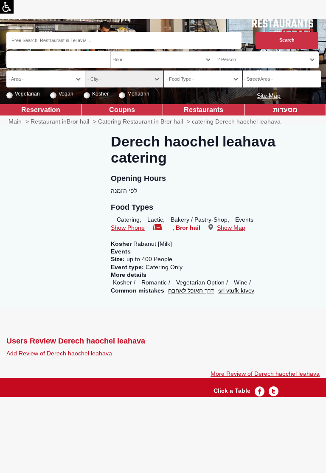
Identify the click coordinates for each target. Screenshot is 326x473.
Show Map (231, 227)
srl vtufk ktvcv (236, 290)
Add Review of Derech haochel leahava (59, 353)
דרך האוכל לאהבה (191, 290)
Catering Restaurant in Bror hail (140, 121)
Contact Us (266, 83)
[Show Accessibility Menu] (7, 7)
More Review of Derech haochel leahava (265, 373)
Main (15, 121)
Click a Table (232, 390)
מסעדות (285, 109)
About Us (268, 71)
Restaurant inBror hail (60, 121)
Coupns (122, 109)
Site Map (269, 95)
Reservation (40, 109)
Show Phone (128, 227)
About (270, 53)
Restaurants (203, 109)
